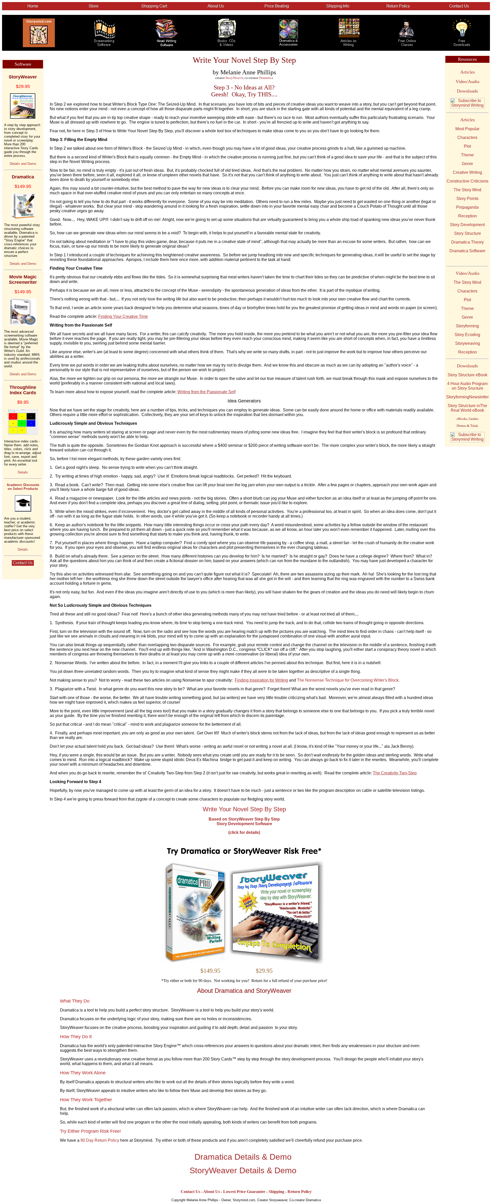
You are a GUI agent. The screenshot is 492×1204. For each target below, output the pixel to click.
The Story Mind (467, 190)
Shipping (276, 1191)
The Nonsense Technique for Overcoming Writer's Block (347, 680)
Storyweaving (467, 343)
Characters (467, 137)
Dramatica (266, 78)
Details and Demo (23, 164)
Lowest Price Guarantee (244, 1191)
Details (23, 472)
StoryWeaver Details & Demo (243, 1170)
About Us (211, 1191)
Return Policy (300, 1191)
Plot (467, 146)
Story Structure (467, 233)
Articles (467, 72)
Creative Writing (467, 172)
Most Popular (467, 129)
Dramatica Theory (467, 242)
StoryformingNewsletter (467, 397)
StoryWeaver (234, 78)
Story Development (467, 224)
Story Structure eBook (467, 375)
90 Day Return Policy (99, 1140)
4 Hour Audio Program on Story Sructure (467, 385)
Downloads (467, 91)
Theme (467, 155)
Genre (467, 163)
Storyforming (467, 326)
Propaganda (467, 207)
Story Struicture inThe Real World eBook (467, 407)
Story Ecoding (467, 334)
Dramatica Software (467, 251)
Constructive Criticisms (467, 181)
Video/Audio (467, 81)
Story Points (467, 198)
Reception (467, 216)
